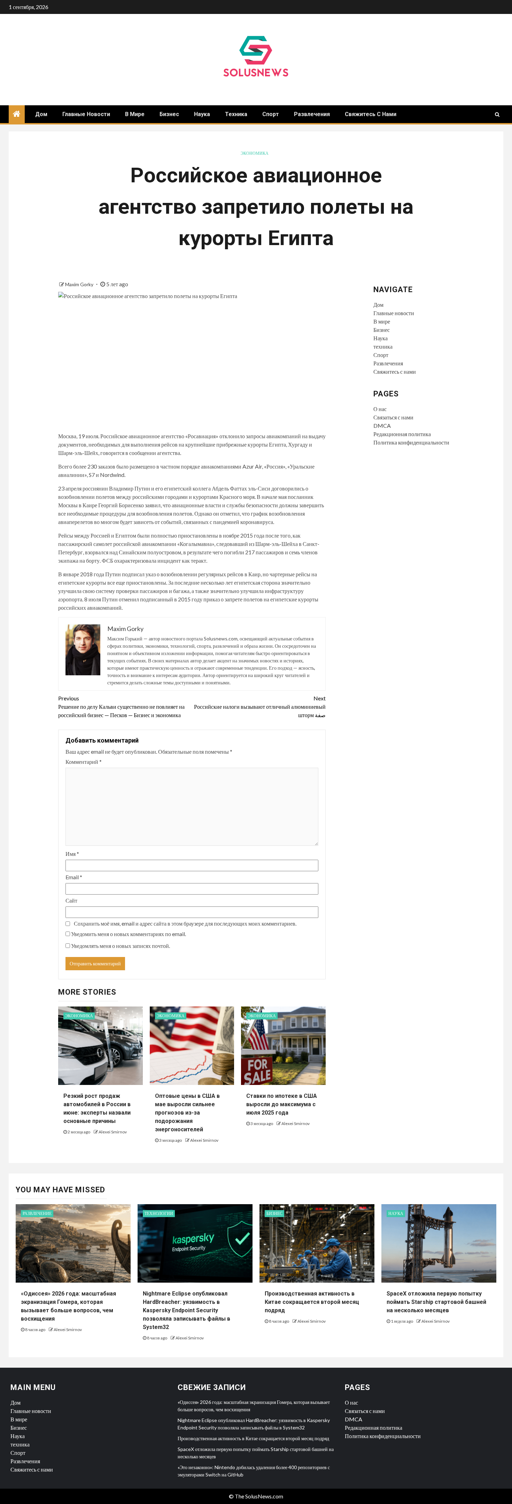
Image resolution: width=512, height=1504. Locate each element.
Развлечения (312, 114)
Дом (41, 114)
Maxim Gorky (79, 284)
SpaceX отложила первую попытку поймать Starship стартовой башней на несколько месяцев (436, 1302)
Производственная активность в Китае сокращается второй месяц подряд (312, 1302)
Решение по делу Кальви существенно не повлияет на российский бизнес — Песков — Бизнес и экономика (121, 706)
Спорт (270, 114)
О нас (380, 408)
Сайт (71, 900)
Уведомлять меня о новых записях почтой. (120, 945)
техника (236, 114)
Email (73, 877)
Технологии (159, 1213)
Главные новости (86, 114)
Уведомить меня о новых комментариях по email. (128, 933)
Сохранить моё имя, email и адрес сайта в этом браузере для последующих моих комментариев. (185, 923)
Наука (202, 114)
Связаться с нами (393, 417)
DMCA (382, 425)
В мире (135, 114)
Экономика (255, 153)
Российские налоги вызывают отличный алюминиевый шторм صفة (260, 706)
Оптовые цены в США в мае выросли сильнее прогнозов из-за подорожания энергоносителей (187, 1113)
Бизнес (169, 114)
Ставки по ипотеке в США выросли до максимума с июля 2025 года (281, 1104)
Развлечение (37, 1213)
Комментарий (83, 761)
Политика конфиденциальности (411, 442)
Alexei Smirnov (113, 1131)
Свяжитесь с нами (370, 114)
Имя (72, 853)
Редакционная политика (402, 434)
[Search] (497, 114)
